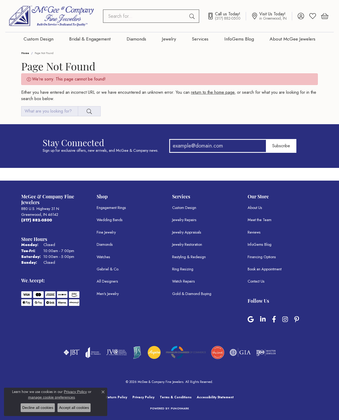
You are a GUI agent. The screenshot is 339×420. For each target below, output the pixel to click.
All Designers (107, 281)
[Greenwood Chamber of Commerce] (154, 352)
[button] (300, 16)
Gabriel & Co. (108, 269)
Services (200, 38)
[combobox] (145, 16)
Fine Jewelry (106, 232)
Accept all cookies (74, 407)
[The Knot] (217, 352)
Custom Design (38, 38)
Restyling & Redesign (189, 257)
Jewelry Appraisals (186, 232)
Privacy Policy (143, 397)
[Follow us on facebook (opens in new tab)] (274, 319)
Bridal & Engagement (90, 38)
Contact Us (256, 281)
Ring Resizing (182, 269)
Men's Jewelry (108, 293)
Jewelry (169, 38)
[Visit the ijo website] (266, 352)
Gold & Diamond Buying (191, 293)
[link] (226, 16)
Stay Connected (73, 142)
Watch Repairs (183, 281)
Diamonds (136, 38)
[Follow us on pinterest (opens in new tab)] (296, 319)
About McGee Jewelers (292, 38)
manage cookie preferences (51, 397)
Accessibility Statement (215, 397)
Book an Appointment (265, 269)
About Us (255, 207)
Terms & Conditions (175, 397)
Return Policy (116, 397)
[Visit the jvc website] (116, 352)
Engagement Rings (111, 207)
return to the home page (212, 92)
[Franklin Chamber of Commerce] (186, 352)
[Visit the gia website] (240, 352)
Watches (103, 257)
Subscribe (281, 146)
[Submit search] (193, 16)
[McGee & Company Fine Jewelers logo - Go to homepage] (51, 16)
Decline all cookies (37, 407)
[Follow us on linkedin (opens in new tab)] (263, 319)
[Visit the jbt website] (71, 352)
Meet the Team (259, 219)
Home (25, 53)
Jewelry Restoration (187, 244)
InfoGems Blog (239, 38)
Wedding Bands (110, 219)
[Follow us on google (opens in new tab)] (251, 319)
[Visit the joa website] (93, 352)
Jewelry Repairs (184, 219)
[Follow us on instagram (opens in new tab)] (285, 319)
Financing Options (262, 257)
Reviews (254, 232)
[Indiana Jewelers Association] (137, 352)
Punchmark (180, 408)
